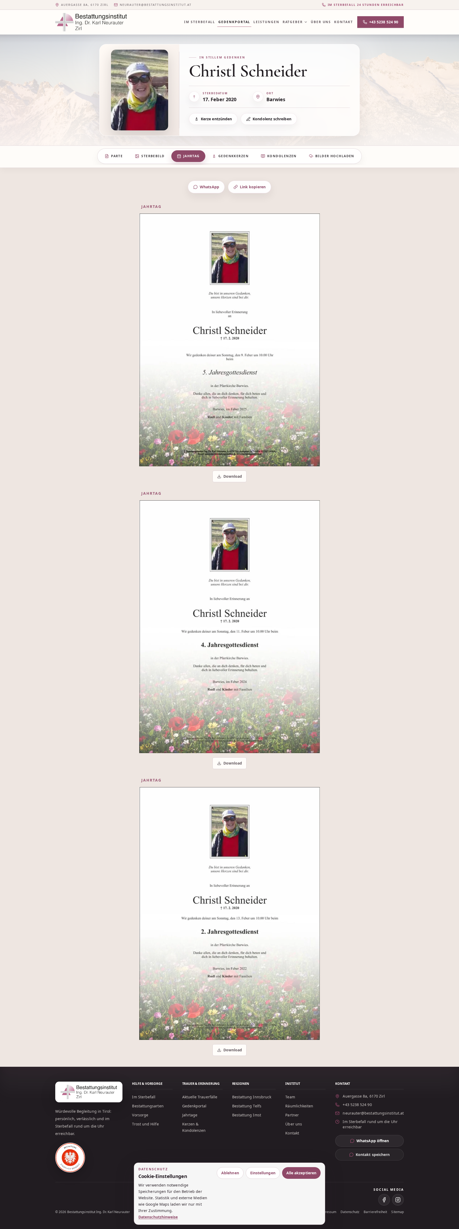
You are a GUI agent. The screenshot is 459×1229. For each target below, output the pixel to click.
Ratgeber (293, 22)
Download (230, 477)
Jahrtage (190, 1114)
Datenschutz (350, 1212)
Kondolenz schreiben (272, 118)
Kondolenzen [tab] (282, 156)
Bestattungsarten (147, 1105)
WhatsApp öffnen (380, 1142)
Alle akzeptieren (301, 1172)
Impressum (328, 1212)
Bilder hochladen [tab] (334, 156)
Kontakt (343, 22)
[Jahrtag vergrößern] (229, 340)
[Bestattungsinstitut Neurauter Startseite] (91, 22)
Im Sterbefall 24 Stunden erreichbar (366, 5)
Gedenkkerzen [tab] (233, 156)
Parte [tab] (117, 156)
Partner (292, 1114)
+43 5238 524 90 (383, 21)
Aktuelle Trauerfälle (200, 1096)
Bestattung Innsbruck (251, 1096)
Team (290, 1096)
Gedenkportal (234, 22)
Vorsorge (140, 1114)
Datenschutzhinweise (158, 1216)
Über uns (321, 22)
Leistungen (266, 22)
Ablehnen (230, 1172)
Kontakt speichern (373, 1154)
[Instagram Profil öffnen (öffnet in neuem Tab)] (398, 1200)
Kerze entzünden (216, 118)
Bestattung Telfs (246, 1105)
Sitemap (397, 1212)
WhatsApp (209, 186)
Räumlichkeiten (299, 1105)
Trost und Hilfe (145, 1123)
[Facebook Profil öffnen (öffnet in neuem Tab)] (384, 1200)
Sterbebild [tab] (152, 156)
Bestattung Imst (246, 1114)
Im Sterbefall (199, 22)
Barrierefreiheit (375, 1212)
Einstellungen (262, 1172)
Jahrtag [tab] (191, 156)
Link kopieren (253, 186)
